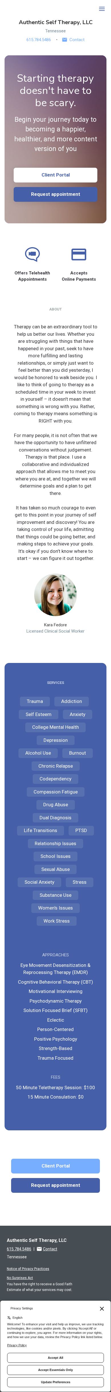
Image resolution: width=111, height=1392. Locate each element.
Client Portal (56, 175)
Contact (77, 39)
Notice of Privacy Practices (28, 1269)
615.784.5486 (38, 39)
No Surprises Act (20, 1278)
